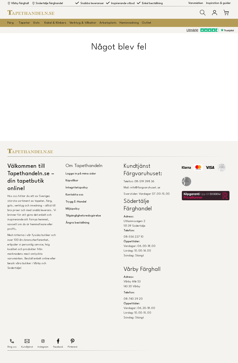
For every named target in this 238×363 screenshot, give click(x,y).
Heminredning (129, 22)
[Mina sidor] (214, 12)
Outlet (146, 22)
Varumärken (195, 3)
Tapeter (24, 22)
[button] (202, 12)
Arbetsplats (107, 22)
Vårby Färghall (20, 3)
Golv (36, 22)
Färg (10, 22)
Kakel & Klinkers (55, 22)
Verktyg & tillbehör (83, 22)
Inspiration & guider (218, 3)
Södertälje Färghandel (49, 3)
